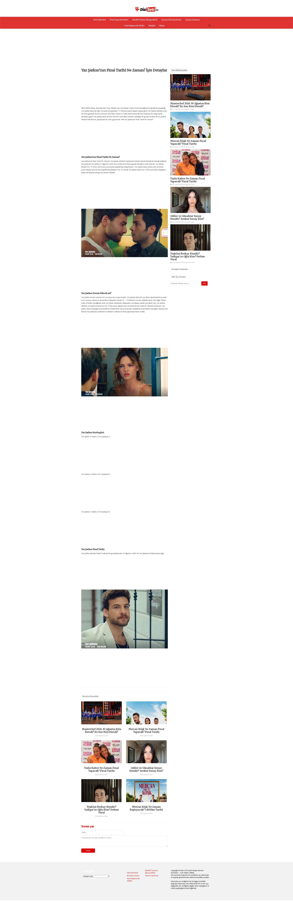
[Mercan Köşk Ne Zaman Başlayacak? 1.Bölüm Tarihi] (146, 803)
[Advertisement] (146, 52)
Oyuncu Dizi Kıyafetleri (171, 20)
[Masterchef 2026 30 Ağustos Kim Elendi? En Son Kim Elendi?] (101, 725)
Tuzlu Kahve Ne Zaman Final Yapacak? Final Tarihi (101, 769)
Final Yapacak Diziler (119, 20)
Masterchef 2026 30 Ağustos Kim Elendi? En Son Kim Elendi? (101, 730)
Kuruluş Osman (133, 876)
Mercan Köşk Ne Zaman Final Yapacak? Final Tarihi (146, 730)
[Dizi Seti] (146, 9)
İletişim (152, 26)
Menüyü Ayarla (166, 905)
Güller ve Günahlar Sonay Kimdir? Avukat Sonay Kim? (146, 769)
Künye (162, 26)
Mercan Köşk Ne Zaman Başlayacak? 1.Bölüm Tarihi (146, 808)
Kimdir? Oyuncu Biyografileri (144, 20)
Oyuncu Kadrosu (192, 20)
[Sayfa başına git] (289, 906)
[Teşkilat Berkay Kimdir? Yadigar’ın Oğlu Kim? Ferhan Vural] (101, 803)
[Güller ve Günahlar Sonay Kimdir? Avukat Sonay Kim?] (146, 764)
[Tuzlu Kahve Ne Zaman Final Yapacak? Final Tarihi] (101, 764)
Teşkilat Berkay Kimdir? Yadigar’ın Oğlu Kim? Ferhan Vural (101, 809)
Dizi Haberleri (100, 20)
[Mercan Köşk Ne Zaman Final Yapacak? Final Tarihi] (146, 725)
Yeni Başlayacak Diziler (134, 26)
